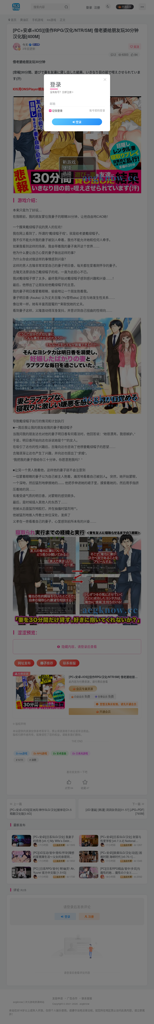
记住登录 (57, 110)
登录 (78, 122)
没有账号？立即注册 (61, 92)
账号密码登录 (97, 110)
